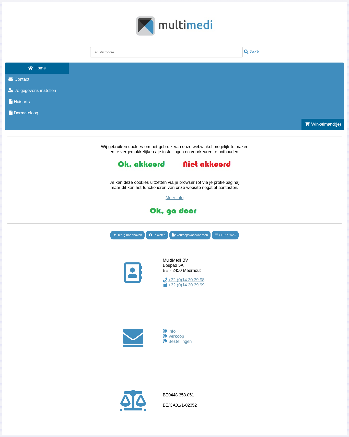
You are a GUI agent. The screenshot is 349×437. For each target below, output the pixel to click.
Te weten (159, 235)
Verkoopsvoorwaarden (192, 235)
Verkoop (176, 336)
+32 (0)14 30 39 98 (186, 279)
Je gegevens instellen (34, 90)
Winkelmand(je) (325, 124)
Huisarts (21, 101)
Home (39, 68)
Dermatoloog (25, 113)
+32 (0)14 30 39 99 (186, 285)
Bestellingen (180, 341)
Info (172, 331)
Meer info (174, 197)
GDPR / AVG (227, 235)
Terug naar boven (129, 235)
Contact (21, 79)
